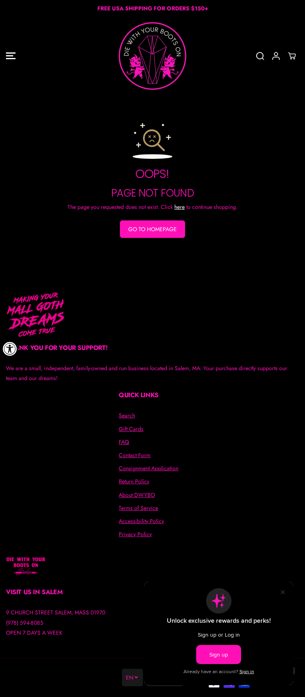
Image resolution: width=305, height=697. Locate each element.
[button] (10, 56)
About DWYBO (137, 495)
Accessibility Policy (141, 521)
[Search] (260, 56)
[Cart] (292, 56)
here (179, 207)
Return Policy (134, 481)
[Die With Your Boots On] (152, 56)
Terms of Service (138, 508)
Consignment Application (148, 468)
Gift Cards (131, 429)
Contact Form (135, 455)
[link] (152, 314)
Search (127, 415)
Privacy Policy (135, 534)
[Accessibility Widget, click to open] (10, 349)
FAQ (124, 442)
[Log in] (276, 56)
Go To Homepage (152, 229)
